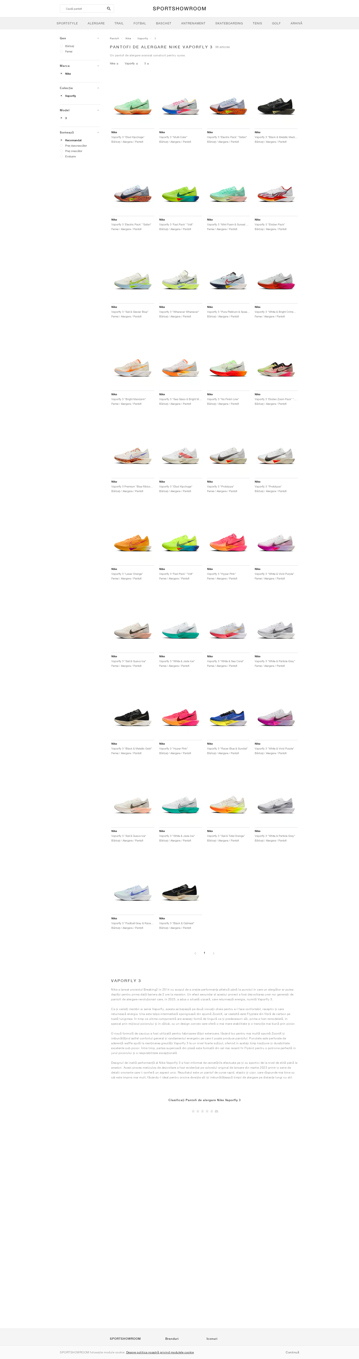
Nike (68, 73)
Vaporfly (70, 96)
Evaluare (70, 156)
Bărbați (69, 46)
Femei (68, 51)
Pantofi (114, 38)
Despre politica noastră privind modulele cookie (160, 1352)
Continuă (292, 1352)
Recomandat (73, 140)
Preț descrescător (76, 145)
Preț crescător (73, 150)
